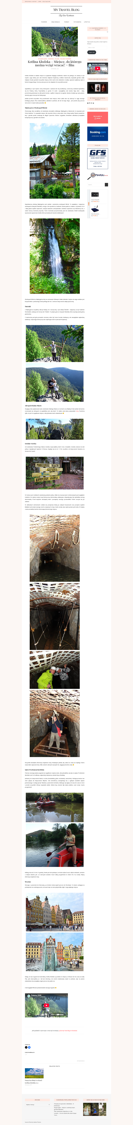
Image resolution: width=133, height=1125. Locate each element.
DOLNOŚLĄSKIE (42, 59)
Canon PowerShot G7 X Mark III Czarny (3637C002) (96, 199)
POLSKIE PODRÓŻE (65, 59)
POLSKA (57, 59)
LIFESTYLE (87, 22)
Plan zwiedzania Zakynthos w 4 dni (63, 1111)
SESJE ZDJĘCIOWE (46, 1)
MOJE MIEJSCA (55, 22)
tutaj (77, 411)
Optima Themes (37, 1122)
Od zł (95, 201)
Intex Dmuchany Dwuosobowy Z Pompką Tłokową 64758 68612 (96, 213)
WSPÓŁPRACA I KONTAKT (31, 1)
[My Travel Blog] (66, 11)
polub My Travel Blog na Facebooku (68, 1030)
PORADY (66, 22)
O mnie (39, 1)
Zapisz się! (91, 52)
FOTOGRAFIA (77, 22)
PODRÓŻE (44, 22)
